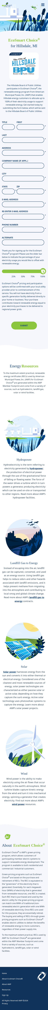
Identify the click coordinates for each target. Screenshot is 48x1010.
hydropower (36, 468)
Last (24, 135)
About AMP (6, 984)
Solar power (9, 671)
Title (4, 122)
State (9, 186)
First (31, 122)
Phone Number (24, 224)
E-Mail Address (24, 199)
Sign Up (5, 995)
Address (24, 148)
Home (4, 973)
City (24, 173)
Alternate (7, 237)
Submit (24, 325)
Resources (6, 989)
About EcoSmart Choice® (12, 979)
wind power (18, 804)
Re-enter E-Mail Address (15, 211)
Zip (31, 186)
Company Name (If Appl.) (15, 160)
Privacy (5, 1003)
